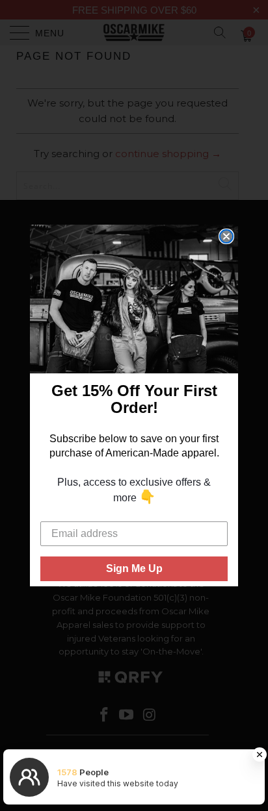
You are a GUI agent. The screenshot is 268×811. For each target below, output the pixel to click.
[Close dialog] (226, 236)
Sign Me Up (134, 568)
